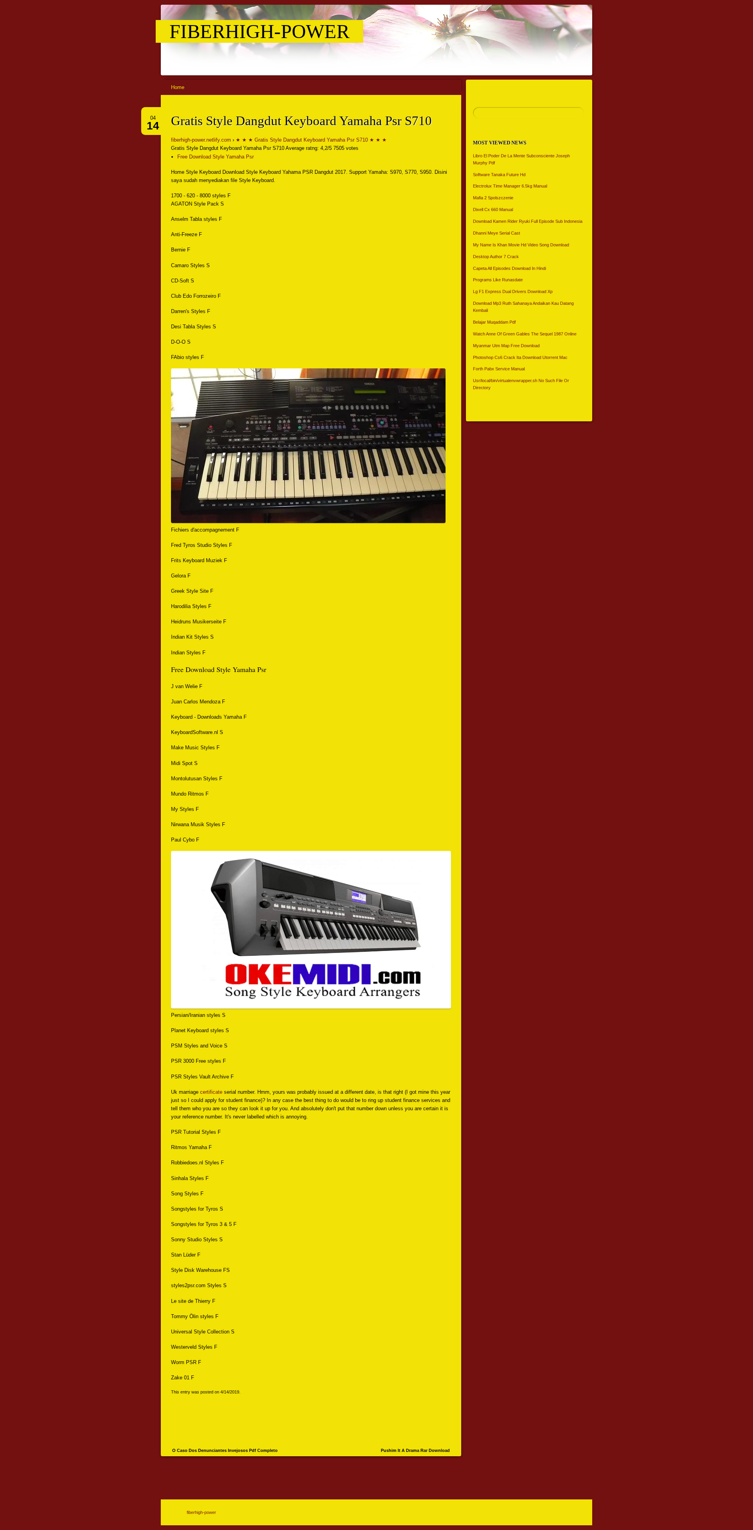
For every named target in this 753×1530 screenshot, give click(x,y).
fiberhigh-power (259, 31)
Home (177, 87)
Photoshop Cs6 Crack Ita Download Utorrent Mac (520, 357)
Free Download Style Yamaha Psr (215, 157)
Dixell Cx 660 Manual (493, 209)
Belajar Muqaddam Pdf (494, 322)
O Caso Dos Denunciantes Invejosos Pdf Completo (225, 1450)
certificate (211, 1092)
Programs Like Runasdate (498, 279)
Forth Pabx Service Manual (499, 368)
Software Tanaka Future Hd (499, 174)
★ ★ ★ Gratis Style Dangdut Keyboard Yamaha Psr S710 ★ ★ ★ (311, 140)
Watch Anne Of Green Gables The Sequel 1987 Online (525, 334)
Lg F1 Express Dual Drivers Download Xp (513, 291)
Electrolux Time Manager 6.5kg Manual (510, 186)
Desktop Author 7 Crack (496, 256)
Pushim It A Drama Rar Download (415, 1450)
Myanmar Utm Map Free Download (506, 345)
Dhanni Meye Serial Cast (496, 233)
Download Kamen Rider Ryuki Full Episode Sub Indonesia (527, 221)
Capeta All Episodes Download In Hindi (509, 268)
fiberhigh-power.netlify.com (201, 140)
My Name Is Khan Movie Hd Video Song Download (521, 244)
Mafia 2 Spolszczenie (493, 197)
